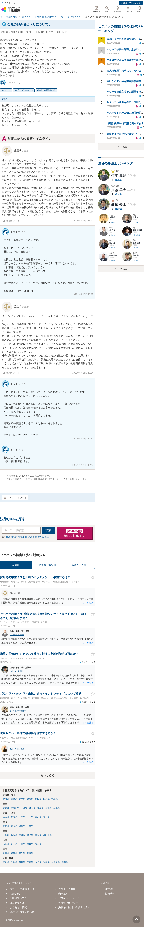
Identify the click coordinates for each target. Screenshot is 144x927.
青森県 (14, 799)
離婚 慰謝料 (11, 537)
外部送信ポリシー (68, 902)
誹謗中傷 (22, 537)
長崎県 (22, 862)
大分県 (38, 862)
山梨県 (22, 817)
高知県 (22, 853)
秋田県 (38, 799)
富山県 (38, 817)
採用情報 (110, 893)
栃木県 (48, 808)
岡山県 (14, 844)
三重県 (30, 826)
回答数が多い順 (47, 564)
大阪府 (6, 835)
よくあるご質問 (18, 907)
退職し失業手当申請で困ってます (125, 123)
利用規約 (63, 893)
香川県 (6, 853)
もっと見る (121, 146)
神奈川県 (15, 808)
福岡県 (6, 862)
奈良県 (38, 835)
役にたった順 (79, 564)
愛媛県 (14, 853)
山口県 (22, 844)
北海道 (6, 799)
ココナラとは (17, 902)
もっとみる (48, 775)
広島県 (6, 844)
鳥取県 (30, 844)
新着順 (16, 564)
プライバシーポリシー (70, 898)
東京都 (6, 808)
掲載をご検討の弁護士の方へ (74, 907)
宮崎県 (46, 862)
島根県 (38, 844)
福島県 (54, 799)
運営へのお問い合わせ (22, 912)
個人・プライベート (24, 90)
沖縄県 (64, 862)
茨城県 (40, 808)
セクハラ (6, 90)
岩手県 (22, 799)
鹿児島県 (55, 862)
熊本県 (30, 862)
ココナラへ (9, 3)
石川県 (30, 817)
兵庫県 (14, 835)
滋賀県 (30, 835)
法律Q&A (15, 893)
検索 (48, 530)
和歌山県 (47, 835)
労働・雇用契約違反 (47, 90)
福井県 (46, 817)
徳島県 (30, 853)
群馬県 (56, 808)
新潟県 (6, 817)
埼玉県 (32, 808)
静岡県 (14, 826)
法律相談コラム (18, 898)
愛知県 (6, 826)
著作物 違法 (43, 537)
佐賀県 (14, 862)
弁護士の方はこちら (130, 2)
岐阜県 (22, 826)
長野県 (14, 817)
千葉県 (24, 808)
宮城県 (30, 799)
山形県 (46, 799)
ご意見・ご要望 (67, 889)
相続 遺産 (32, 537)
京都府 (22, 835)
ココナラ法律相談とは (22, 889)
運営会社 (110, 889)
